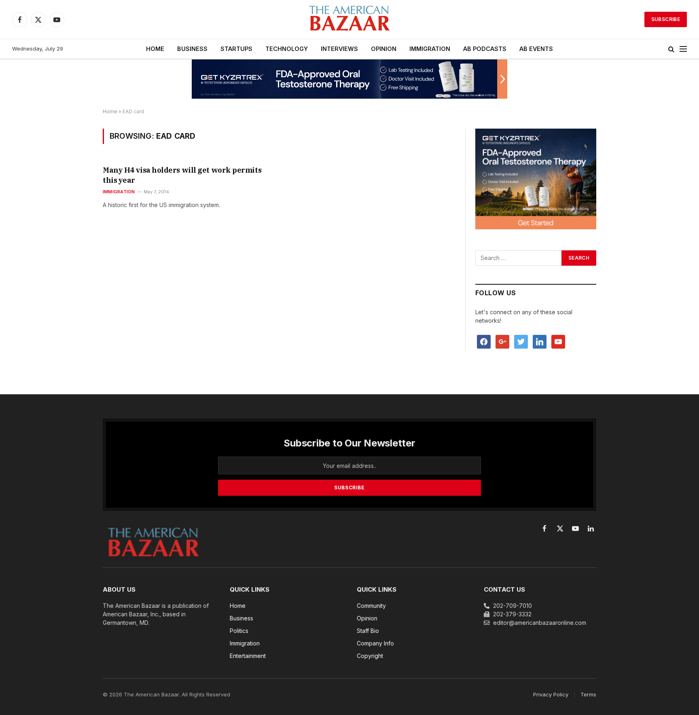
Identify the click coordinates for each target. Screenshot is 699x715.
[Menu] (683, 49)
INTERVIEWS (339, 48)
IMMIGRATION (429, 48)
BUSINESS (192, 48)
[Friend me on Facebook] (484, 341)
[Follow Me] (521, 341)
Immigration (119, 192)
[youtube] (558, 341)
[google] (502, 341)
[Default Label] (539, 341)
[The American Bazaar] (349, 19)
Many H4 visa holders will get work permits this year (182, 174)
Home (110, 111)
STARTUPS (236, 48)
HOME (155, 48)
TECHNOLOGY (286, 48)
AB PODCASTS (484, 48)
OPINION (383, 48)
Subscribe (665, 19)
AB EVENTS (536, 48)
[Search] (671, 49)
